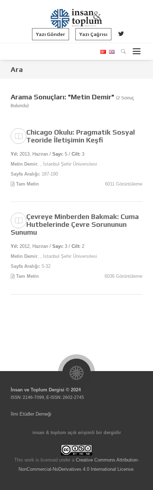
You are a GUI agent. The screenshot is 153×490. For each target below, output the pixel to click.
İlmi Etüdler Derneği (31, 414)
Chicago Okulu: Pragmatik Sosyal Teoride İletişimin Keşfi (80, 136)
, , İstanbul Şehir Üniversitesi (54, 164)
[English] (111, 52)
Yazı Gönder (50, 34)
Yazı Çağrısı (93, 34)
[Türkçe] (103, 52)
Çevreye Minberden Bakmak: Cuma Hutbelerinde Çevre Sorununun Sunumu (75, 224)
